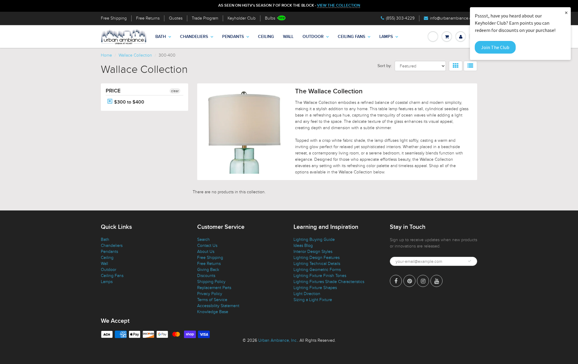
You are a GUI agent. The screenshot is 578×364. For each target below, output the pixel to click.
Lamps (386, 37)
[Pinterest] (409, 281)
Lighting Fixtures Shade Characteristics (329, 281)
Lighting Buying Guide (314, 239)
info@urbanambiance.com (453, 18)
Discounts (206, 275)
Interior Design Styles (313, 251)
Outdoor (313, 37)
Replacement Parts (214, 287)
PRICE (113, 91)
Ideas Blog (303, 245)
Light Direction (307, 293)
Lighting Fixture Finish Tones (320, 275)
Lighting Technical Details (317, 263)
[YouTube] (436, 281)
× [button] (566, 12)
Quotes (175, 18)
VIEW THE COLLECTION (338, 6)
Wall (288, 37)
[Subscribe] (470, 261)
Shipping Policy (211, 281)
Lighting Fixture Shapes (315, 287)
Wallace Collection (135, 55)
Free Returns (148, 18)
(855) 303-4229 (400, 18)
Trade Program (205, 18)
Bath (160, 37)
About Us (205, 251)
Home (106, 55)
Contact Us (207, 245)
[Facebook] (396, 281)
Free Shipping (114, 18)
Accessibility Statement (218, 305)
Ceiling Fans (351, 37)
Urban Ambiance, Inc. (277, 340)
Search (203, 239)
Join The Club (495, 47)
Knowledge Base (212, 311)
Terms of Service (212, 299)
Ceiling (266, 37)
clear (175, 91)
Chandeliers (194, 37)
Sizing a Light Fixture (313, 299)
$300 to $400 (128, 102)
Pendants (233, 37)
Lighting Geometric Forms (317, 269)
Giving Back (208, 269)
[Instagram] (423, 281)
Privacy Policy (209, 293)
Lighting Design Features (317, 257)
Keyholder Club (242, 18)
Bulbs (270, 18)
